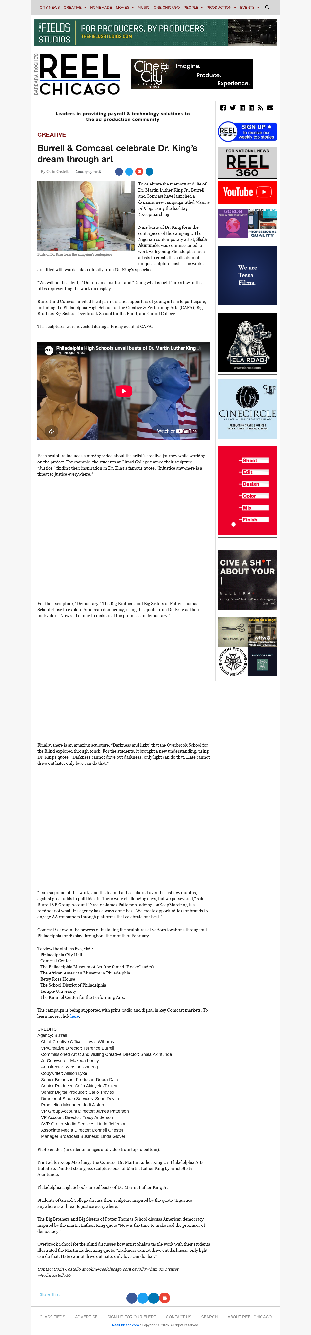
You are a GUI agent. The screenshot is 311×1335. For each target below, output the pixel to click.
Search (209, 1317)
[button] (267, 7)
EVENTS (247, 7)
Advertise (86, 1317)
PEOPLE (191, 7)
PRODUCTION (219, 7)
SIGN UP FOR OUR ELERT (131, 1317)
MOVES (122, 7)
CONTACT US (178, 1317)
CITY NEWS (50, 7)
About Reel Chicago (250, 1317)
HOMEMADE (101, 7)
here (74, 1016)
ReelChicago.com (125, 1325)
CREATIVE (73, 7)
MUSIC (144, 7)
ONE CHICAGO (167, 7)
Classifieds (52, 1317)
